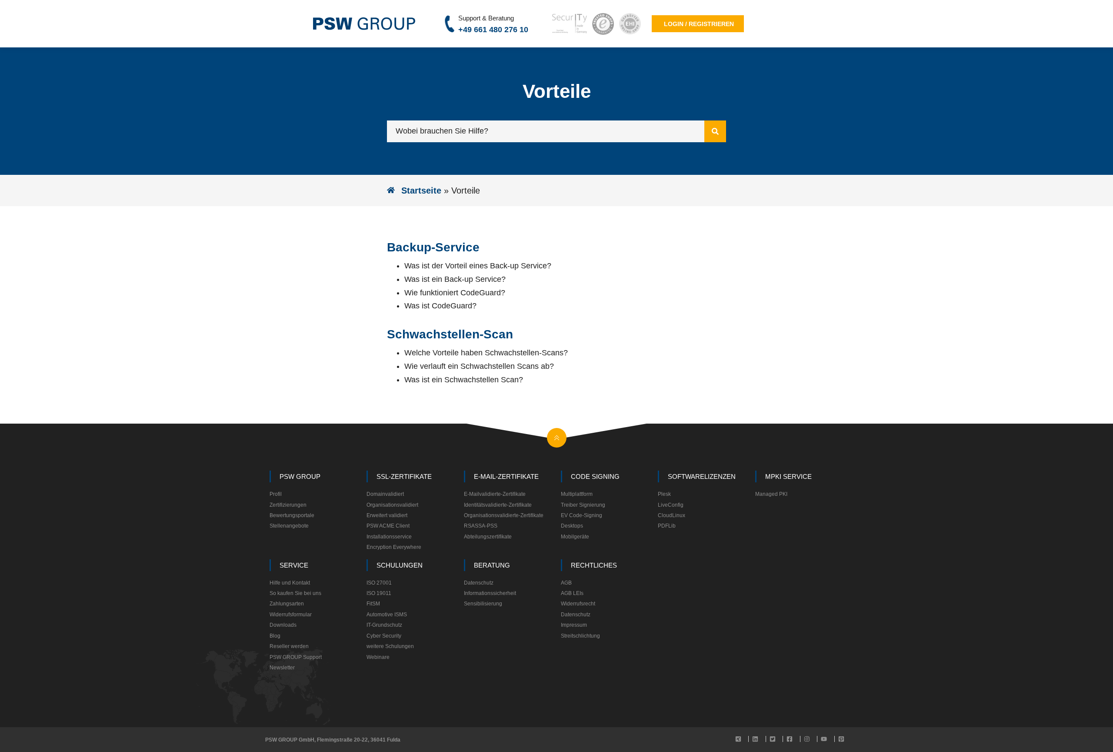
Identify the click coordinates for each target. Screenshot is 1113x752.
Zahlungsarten (287, 604)
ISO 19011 (379, 593)
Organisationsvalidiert (392, 505)
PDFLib (667, 526)
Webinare (378, 657)
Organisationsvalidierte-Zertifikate (503, 515)
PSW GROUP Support (296, 657)
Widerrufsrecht (578, 604)
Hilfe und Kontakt (290, 583)
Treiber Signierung (583, 505)
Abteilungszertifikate (488, 537)
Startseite (421, 190)
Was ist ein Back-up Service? (455, 279)
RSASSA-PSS (480, 526)
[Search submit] (715, 131)
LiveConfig (670, 505)
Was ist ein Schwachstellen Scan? (463, 379)
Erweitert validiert (387, 515)
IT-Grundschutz (384, 625)
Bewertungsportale (292, 515)
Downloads (283, 625)
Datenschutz (478, 583)
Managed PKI (771, 494)
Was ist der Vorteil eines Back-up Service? (477, 265)
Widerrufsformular (291, 615)
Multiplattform (577, 494)
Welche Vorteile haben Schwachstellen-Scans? (486, 352)
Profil (276, 494)
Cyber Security (384, 636)
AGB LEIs (572, 593)
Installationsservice (389, 537)
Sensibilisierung (483, 604)
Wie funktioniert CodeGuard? (454, 292)
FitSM (373, 604)
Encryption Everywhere (394, 547)
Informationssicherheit (490, 593)
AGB (566, 583)
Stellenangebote (289, 526)
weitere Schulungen (390, 646)
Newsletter (282, 668)
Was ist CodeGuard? (440, 305)
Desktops (572, 526)
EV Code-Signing (581, 515)
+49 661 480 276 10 (493, 29)
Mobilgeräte (575, 537)
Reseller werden (289, 646)
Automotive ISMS (387, 615)
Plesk (664, 494)
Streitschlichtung (580, 636)
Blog (275, 636)
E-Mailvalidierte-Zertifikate (495, 494)
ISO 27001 (379, 583)
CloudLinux (671, 515)
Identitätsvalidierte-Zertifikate (498, 505)
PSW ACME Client (388, 526)
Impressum (574, 625)
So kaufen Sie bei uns (295, 593)
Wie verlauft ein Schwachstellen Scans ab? (479, 366)
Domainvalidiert (385, 494)
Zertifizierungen (288, 505)
